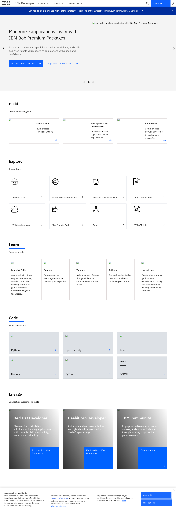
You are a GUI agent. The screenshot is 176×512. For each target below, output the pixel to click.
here (124, 500)
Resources (74, 3)
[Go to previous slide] (4, 47)
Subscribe (157, 3)
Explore (42, 3)
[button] (147, 3)
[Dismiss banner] (172, 10)
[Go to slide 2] (89, 82)
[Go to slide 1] (84, 82)
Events (57, 3)
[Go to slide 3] (93, 82)
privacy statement (59, 506)
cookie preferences (59, 498)
